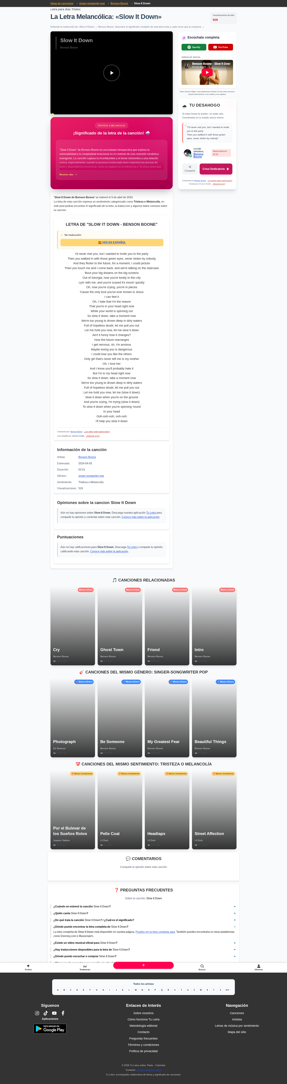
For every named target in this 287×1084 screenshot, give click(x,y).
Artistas (237, 1019)
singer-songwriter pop (91, 475)
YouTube (223, 47)
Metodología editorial (143, 1025)
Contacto (143, 1032)
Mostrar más (66, 174)
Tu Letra (151, 512)
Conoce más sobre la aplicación (140, 517)
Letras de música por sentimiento (237, 1025)
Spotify (196, 47)
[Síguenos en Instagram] (37, 1013)
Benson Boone (76, 432)
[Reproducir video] (111, 73)
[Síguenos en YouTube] (54, 1013)
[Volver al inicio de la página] (143, 965)
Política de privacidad (143, 1051)
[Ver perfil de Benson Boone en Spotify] (190, 156)
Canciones (237, 1013)
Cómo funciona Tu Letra (143, 1019)
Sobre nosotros (143, 1013)
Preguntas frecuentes (143, 1038)
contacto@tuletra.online (149, 1070)
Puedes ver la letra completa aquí (155, 931)
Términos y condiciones (143, 1044)
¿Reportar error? (93, 436)
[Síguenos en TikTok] (45, 1013)
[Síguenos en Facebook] (63, 1013)
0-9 (227, 990)
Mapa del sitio (237, 1032)
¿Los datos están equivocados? (97, 432)
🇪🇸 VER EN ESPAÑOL (112, 242)
